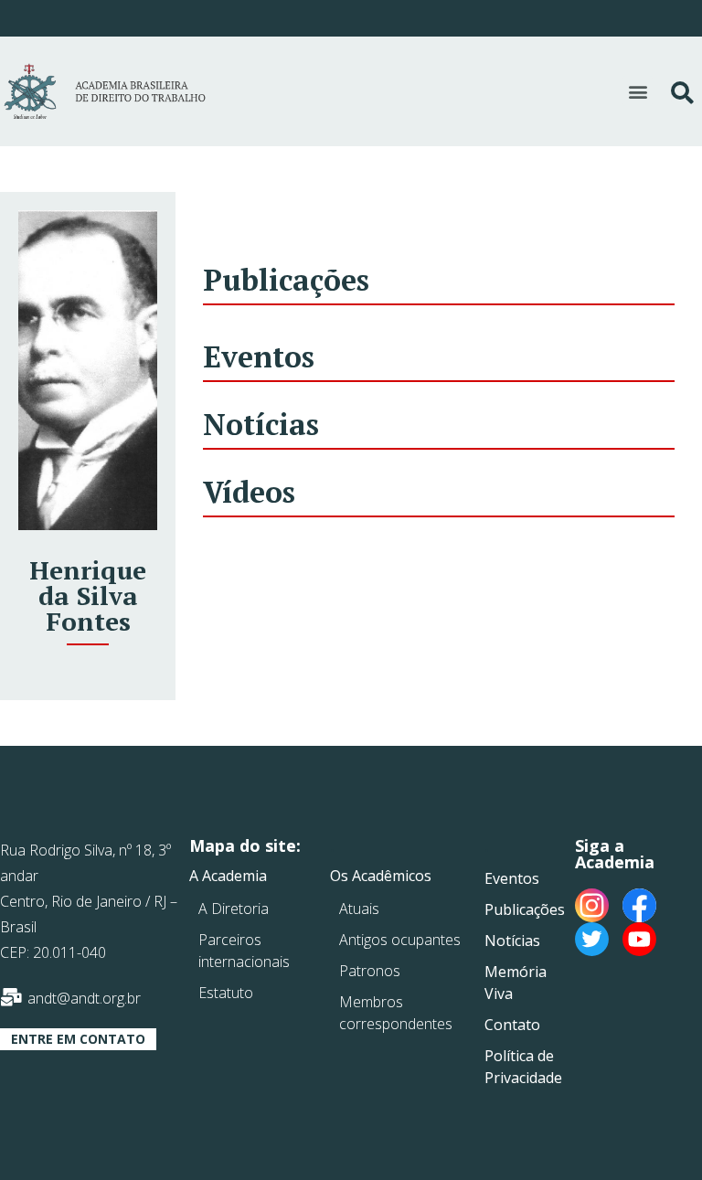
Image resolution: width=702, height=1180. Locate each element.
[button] (637, 91)
